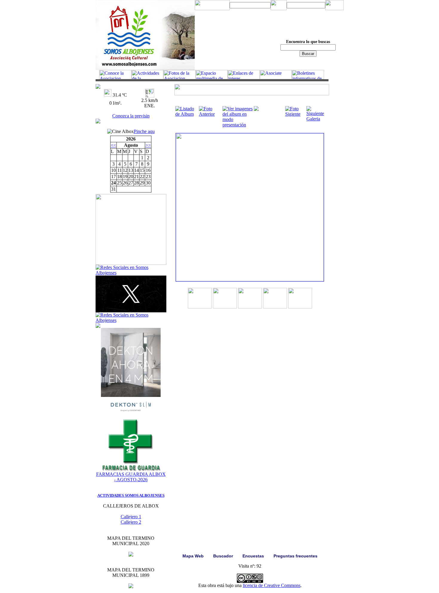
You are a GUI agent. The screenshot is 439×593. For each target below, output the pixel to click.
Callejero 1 (131, 516)
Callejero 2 (131, 522)
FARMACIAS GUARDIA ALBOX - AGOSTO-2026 (131, 477)
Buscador (223, 556)
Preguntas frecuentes (295, 556)
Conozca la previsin (131, 115)
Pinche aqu (144, 131)
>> (148, 145)
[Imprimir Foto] (256, 109)
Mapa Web (193, 556)
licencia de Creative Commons (271, 585)
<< (113, 145)
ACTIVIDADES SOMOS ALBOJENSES (131, 495)
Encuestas (253, 556)
